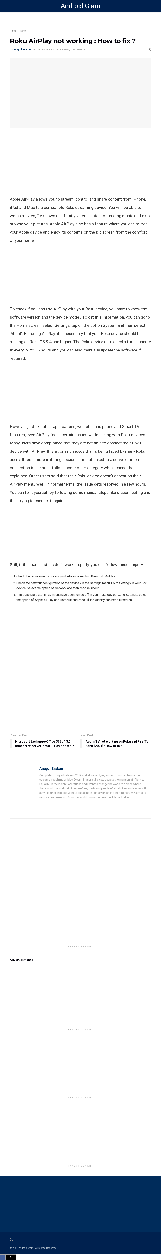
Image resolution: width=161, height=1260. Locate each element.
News (23, 30)
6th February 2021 (48, 49)
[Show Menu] (11, 6)
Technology (77, 49)
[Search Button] (149, 6)
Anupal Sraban (22, 49)
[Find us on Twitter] (11, 1239)
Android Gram (80, 6)
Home (13, 30)
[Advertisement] (80, 167)
